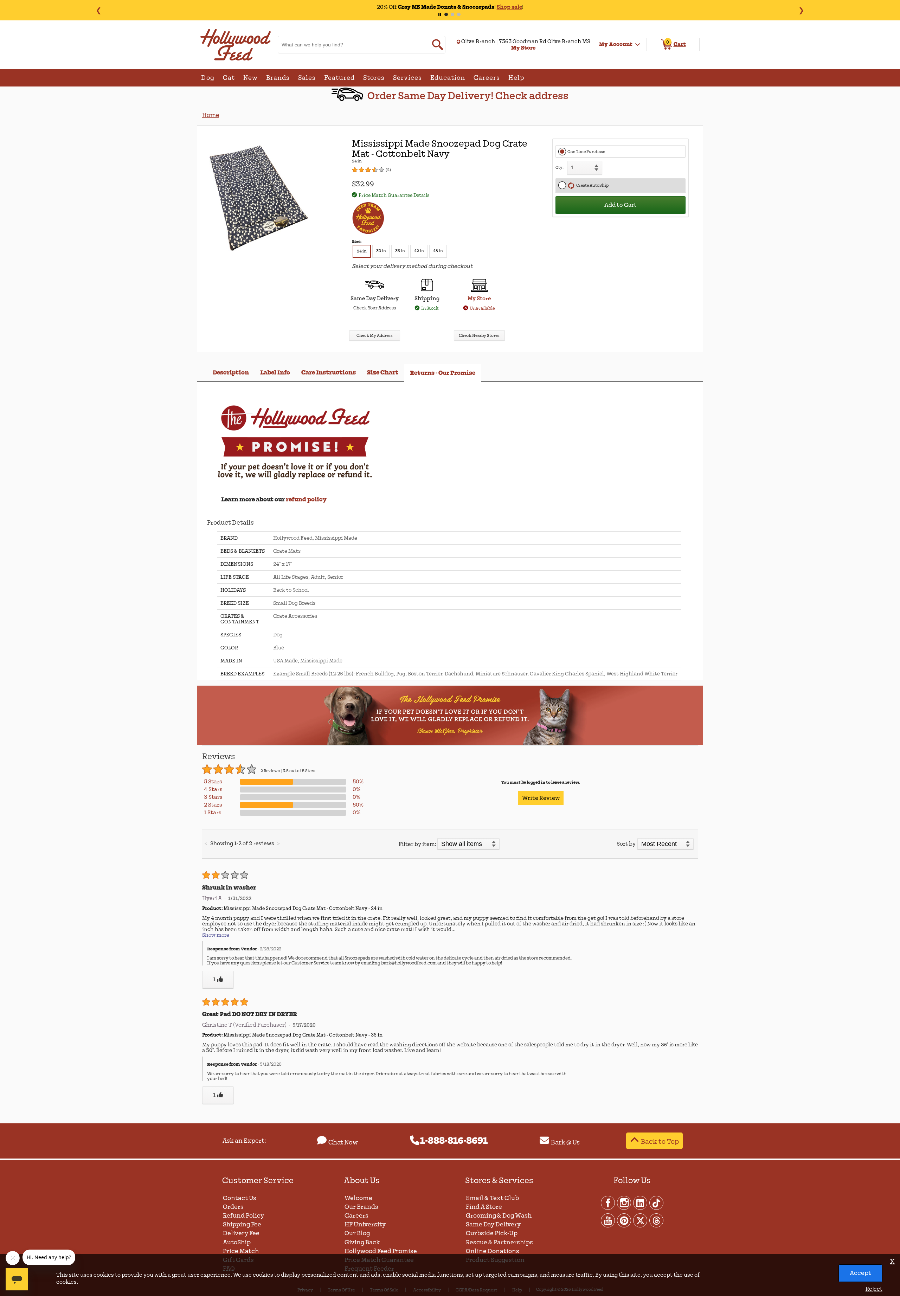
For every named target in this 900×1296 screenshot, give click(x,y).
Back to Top (660, 1141)
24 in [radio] (362, 251)
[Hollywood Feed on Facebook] (608, 1202)
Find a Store (484, 1207)
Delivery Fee (241, 1233)
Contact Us (239, 1198)
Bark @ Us (565, 1142)
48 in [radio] (438, 251)
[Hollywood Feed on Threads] (656, 1220)
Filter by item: (417, 844)
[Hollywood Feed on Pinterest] (624, 1220)
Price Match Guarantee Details (394, 195)
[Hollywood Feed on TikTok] (656, 1202)
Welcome (358, 1198)
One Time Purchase (586, 151)
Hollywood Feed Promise (381, 1251)
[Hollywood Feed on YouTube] (608, 1220)
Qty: (559, 167)
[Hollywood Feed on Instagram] (624, 1202)
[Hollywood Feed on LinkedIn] (640, 1202)
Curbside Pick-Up (492, 1233)
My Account (615, 44)
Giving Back (362, 1242)
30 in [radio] (381, 251)
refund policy (306, 499)
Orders (233, 1207)
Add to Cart (620, 205)
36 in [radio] (400, 251)
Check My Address (374, 335)
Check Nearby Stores (479, 335)
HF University (365, 1224)
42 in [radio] (419, 251)
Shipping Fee (242, 1224)
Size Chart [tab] (382, 372)
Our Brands (361, 1207)
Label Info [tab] (275, 372)
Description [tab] (231, 372)
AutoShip (237, 1242)
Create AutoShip (592, 185)
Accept (860, 1273)
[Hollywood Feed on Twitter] (640, 1220)
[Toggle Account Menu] (638, 44)
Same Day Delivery (493, 1224)
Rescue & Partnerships (499, 1242)
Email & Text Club (492, 1198)
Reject (874, 1289)
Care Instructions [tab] (328, 372)
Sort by (626, 844)
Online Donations (492, 1251)
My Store (479, 298)
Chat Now (343, 1142)
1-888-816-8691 (454, 1141)
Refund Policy (243, 1215)
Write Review (541, 798)
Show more (215, 935)
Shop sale (509, 7)
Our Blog (357, 1233)
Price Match (241, 1251)
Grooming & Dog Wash (499, 1215)
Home (210, 115)
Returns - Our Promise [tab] (442, 373)
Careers (356, 1215)
